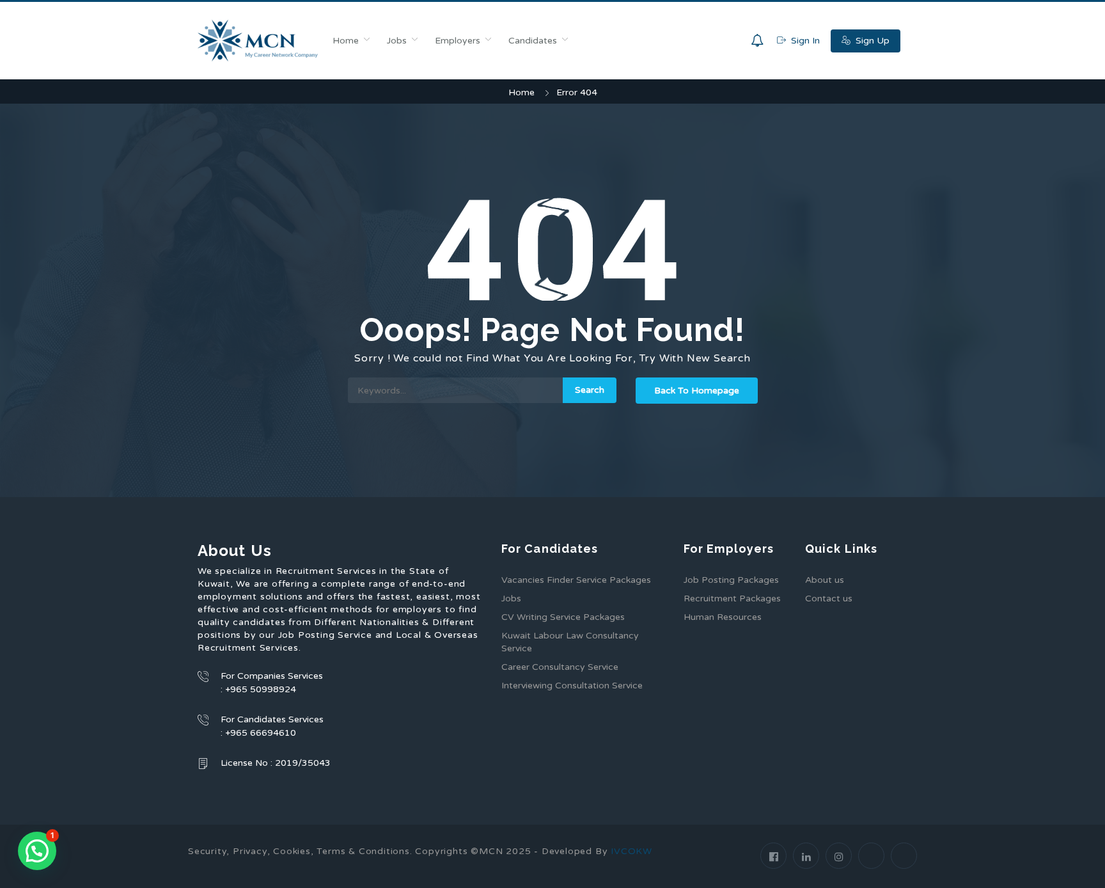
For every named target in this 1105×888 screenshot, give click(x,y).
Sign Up (871, 40)
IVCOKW (631, 851)
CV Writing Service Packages (563, 617)
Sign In (804, 40)
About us (824, 580)
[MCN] (258, 40)
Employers (457, 40)
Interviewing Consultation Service (572, 685)
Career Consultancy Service (559, 667)
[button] (37, 851)
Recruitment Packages (732, 598)
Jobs (397, 40)
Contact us (828, 598)
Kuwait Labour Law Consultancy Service (570, 642)
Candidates (532, 40)
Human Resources (723, 617)
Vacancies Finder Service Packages (576, 580)
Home (346, 40)
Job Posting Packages (731, 580)
